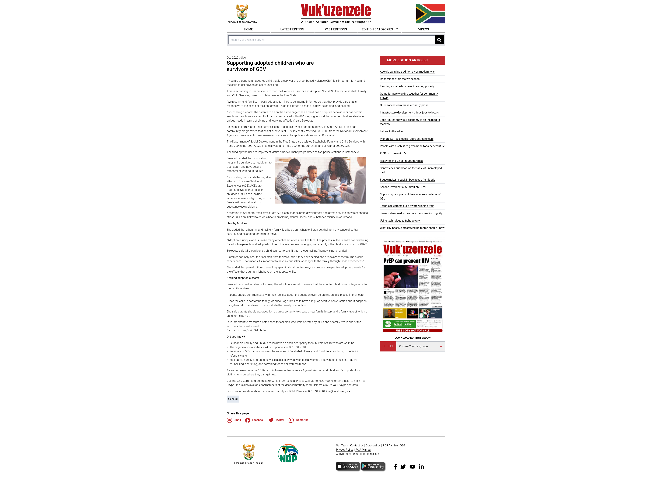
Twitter (279, 420)
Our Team (342, 445)
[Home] (336, 13)
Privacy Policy (344, 449)
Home (248, 29)
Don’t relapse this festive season (400, 79)
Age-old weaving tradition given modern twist (407, 71)
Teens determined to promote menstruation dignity (411, 213)
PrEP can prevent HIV (393, 153)
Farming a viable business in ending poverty (407, 86)
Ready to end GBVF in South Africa (401, 160)
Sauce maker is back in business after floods (407, 179)
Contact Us (357, 445)
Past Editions (336, 29)
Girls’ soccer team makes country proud (404, 105)
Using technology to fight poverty (400, 220)
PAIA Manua (363, 449)
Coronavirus (373, 445)
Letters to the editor (392, 131)
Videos (423, 29)
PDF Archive (390, 445)
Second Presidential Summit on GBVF (403, 187)
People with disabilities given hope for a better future (412, 146)
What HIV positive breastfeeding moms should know (412, 228)
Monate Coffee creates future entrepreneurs (406, 138)
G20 (402, 445)
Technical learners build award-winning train (407, 206)
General (233, 399)
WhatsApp (302, 420)
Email (237, 420)
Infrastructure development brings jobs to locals (409, 112)
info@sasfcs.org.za (338, 391)
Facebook (258, 420)
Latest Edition (292, 29)
